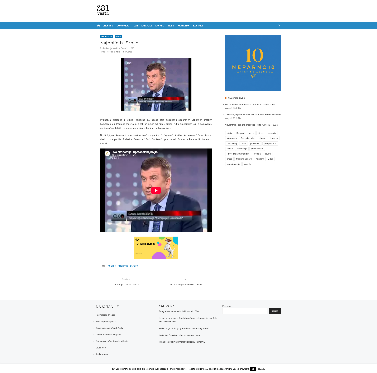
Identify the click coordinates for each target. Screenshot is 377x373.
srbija (229, 159)
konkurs (274, 138)
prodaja (257, 154)
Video (171, 26)
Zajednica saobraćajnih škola (109, 328)
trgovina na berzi (244, 159)
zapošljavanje (233, 164)
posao (230, 148)
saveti (268, 154)
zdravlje (248, 164)
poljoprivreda (270, 143)
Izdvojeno (107, 37)
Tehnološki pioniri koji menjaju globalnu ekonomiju (182, 342)
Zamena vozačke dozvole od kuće (112, 341)
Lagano (159, 26)
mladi (243, 143)
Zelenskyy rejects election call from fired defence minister (253, 115)
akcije (229, 133)
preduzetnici (257, 148)
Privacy (261, 369)
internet (263, 138)
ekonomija (232, 138)
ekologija (272, 133)
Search (275, 311)
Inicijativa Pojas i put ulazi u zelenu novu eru (179, 335)
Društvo (108, 26)
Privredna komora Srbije (238, 154)
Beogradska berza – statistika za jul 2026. (179, 311)
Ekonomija (122, 26)
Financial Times (236, 98)
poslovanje (242, 148)
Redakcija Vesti (110, 48)
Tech (135, 26)
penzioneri (255, 143)
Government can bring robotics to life (243, 125)
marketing (232, 143)
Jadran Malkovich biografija (108, 334)
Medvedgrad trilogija (105, 315)
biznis (112, 265)
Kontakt (198, 26)
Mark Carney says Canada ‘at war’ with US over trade (250, 104)
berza (251, 133)
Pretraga (226, 306)
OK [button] (253, 369)
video (270, 159)
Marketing (183, 26)
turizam (260, 159)
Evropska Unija (247, 138)
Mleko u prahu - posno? (106, 321)
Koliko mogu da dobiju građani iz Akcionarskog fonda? (184, 328)
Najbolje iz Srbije (128, 265)
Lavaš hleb (101, 348)
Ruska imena (102, 354)
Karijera (146, 26)
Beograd (240, 133)
